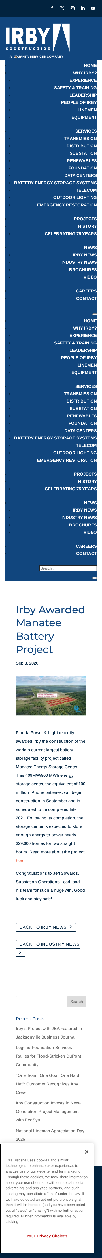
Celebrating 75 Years (71, 233)
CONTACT (86, 298)
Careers (86, 290)
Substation (83, 153)
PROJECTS (85, 218)
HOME (90, 65)
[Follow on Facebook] (52, 8)
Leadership (83, 95)
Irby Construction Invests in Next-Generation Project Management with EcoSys (48, 1111)
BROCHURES (83, 269)
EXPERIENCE (83, 80)
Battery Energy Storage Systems (55, 182)
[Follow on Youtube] (93, 8)
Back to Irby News (43, 927)
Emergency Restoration (67, 204)
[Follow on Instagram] (72, 8)
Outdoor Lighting (75, 197)
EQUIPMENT (84, 117)
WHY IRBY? (85, 72)
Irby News (85, 254)
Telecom (86, 190)
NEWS (90, 247)
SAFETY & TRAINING (75, 87)
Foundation (83, 168)
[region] (47, 1198)
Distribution (82, 145)
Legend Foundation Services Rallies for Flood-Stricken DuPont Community (48, 1056)
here (20, 860)
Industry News (79, 262)
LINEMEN (87, 109)
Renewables (82, 160)
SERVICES (86, 131)
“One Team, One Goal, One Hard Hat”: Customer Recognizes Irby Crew (47, 1084)
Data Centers (80, 175)
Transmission (80, 138)
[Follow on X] (62, 8)
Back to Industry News (50, 944)
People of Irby (79, 102)
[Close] (86, 1152)
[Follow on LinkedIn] (83, 8)
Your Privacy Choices (47, 1236)
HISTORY (87, 226)
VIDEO (90, 277)
